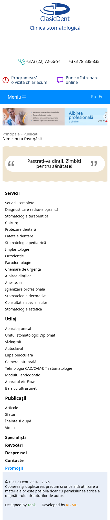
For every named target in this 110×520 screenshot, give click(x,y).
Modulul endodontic (22, 375)
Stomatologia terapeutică (26, 216)
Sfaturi (11, 414)
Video (10, 427)
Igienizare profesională (25, 289)
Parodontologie (18, 262)
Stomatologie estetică (23, 309)
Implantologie (17, 249)
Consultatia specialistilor (26, 302)
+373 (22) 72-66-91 (43, 61)
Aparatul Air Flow (20, 381)
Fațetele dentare (19, 236)
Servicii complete (19, 202)
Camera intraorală (20, 361)
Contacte (14, 460)
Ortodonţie (14, 255)
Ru (93, 96)
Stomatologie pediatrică (25, 242)
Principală (11, 134)
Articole (11, 407)
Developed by (60, 504)
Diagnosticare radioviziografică (31, 209)
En (101, 96)
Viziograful (14, 341)
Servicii (12, 193)
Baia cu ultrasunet (21, 388)
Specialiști (15, 437)
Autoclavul (14, 348)
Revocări (14, 445)
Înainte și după (18, 421)
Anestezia (13, 282)
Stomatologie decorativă (26, 295)
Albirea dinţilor (18, 275)
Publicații (31, 134)
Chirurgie (13, 222)
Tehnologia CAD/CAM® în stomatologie (38, 368)
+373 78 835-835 (84, 61)
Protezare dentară (20, 229)
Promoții (14, 468)
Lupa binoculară (19, 355)
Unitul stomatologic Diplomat (30, 335)
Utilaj (10, 319)
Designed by (20, 504)
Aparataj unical (18, 328)
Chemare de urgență (23, 269)
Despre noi (16, 453)
